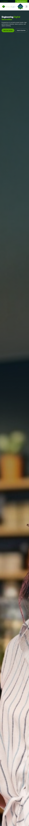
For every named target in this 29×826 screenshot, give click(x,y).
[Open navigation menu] (26, 6)
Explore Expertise (21, 30)
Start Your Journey (7, 30)
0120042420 (5, 1)
